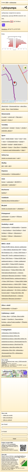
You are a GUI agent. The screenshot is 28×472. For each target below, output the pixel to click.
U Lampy (4, 117)
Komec (10, 120)
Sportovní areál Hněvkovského (11, 150)
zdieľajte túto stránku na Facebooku (10, 445)
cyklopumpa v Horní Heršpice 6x (10, 333)
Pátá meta (18, 117)
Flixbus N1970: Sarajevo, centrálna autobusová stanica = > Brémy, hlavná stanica (13, 267)
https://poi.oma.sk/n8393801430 (8, 102)
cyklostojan (20, 208)
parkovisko (10, 182)
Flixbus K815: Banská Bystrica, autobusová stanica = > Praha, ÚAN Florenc (14, 278)
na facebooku (12, 444)
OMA (6, 2)
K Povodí (13, 308)
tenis (3, 138)
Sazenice (24, 227)
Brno (7, 109)
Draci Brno (17, 147)
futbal (22, 150)
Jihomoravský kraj (14, 106)
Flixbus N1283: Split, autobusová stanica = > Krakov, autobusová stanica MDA (14, 261)
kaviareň (4, 120)
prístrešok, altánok (7, 130)
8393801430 (4, 362)
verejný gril (11, 117)
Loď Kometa (5, 128)
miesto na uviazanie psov (9, 158)
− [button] (3, 69)
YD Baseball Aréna (12, 141)
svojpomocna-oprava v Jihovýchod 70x (12, 344)
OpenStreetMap (12, 100)
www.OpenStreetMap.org (20, 456)
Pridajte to (12, 468)
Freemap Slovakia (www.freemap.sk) (10, 459)
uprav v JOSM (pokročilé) (21, 361)
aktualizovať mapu (10, 361)
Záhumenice (17, 233)
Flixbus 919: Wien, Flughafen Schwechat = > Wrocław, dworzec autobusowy (14, 287)
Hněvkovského (7, 21)
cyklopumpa (12, 2)
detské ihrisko (9, 138)
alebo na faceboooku (7, 417)
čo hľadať (4, 431)
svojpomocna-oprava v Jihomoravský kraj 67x (14, 341)
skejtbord (4, 147)
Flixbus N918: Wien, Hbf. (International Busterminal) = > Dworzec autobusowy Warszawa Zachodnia (13, 272)
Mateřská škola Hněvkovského (10, 200)
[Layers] (25, 67)
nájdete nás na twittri (7, 415)
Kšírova (10, 233)
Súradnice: (5, 29)
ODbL (19, 457)
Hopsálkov (24, 147)
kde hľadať (5, 424)
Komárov (4, 236)
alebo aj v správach (7, 420)
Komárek (4, 144)
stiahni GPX (4, 365)
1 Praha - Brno (6, 316)
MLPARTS (18, 182)
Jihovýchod (5, 106)
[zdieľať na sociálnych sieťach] (26, 7)
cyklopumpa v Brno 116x (8, 350)
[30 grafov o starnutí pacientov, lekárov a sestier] (14, 50)
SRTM (16, 466)
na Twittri (4, 446)
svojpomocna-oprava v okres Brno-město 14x (14, 338)
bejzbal (21, 141)
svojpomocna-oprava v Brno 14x (10, 335)
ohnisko (12, 128)
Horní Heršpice (14, 109)
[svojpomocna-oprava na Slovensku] (4, 24)
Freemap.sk (20, 100)
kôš (3, 166)
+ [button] (3, 67)
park (18, 158)
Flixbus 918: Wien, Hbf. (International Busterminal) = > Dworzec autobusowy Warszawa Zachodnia (13, 295)
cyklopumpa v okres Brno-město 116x (12, 347)
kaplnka (4, 192)
